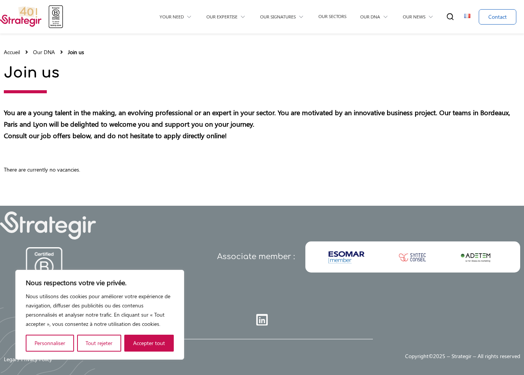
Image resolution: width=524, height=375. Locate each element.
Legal (10, 359)
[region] (99, 315)
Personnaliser (50, 343)
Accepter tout (149, 343)
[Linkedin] (262, 319)
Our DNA (44, 52)
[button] (450, 16)
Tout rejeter (99, 343)
